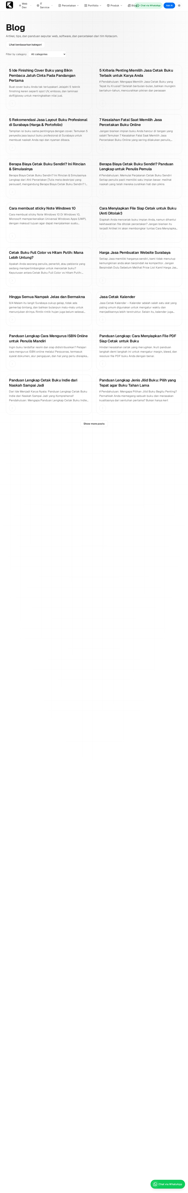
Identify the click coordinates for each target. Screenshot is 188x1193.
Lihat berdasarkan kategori (25, 44)
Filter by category (16, 54)
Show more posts (94, 423)
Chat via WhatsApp (150, 5)
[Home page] (9, 5)
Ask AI (169, 5)
